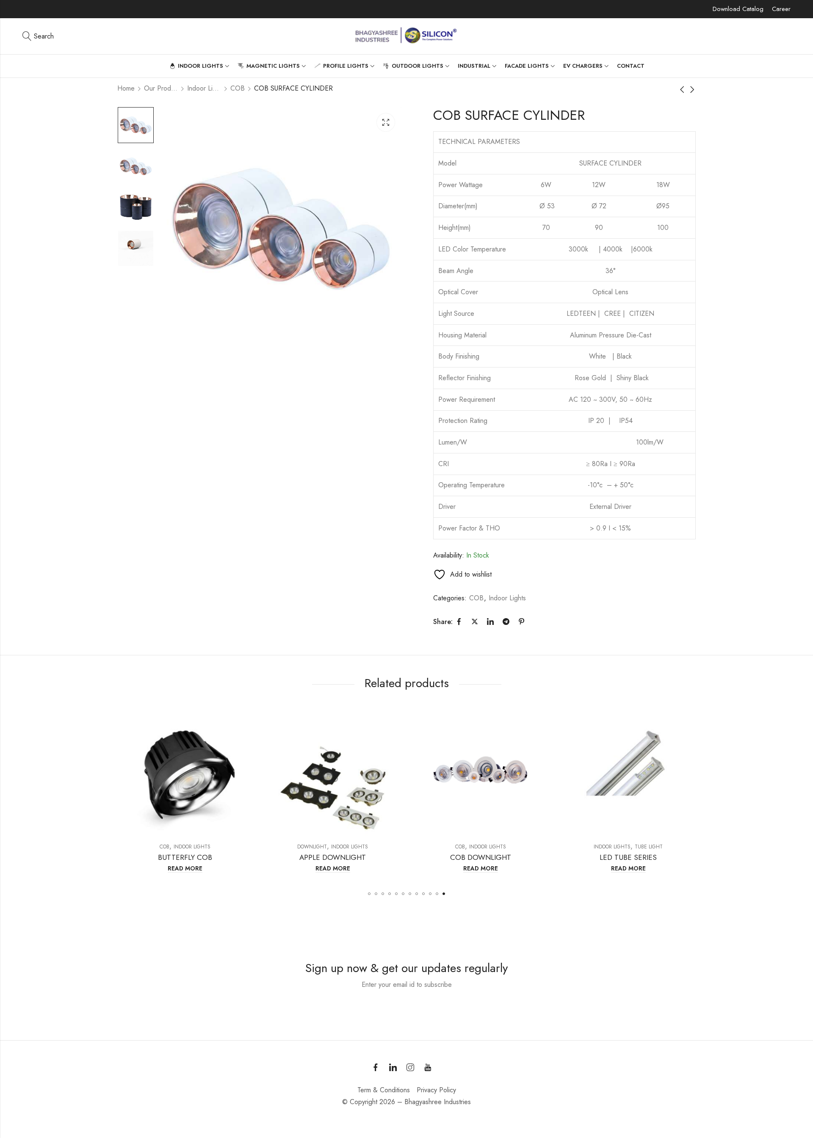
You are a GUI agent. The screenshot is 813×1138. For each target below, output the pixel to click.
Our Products (161, 88)
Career (781, 9)
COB (237, 88)
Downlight (165, 847)
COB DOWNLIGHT (333, 857)
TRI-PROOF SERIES (628, 857)
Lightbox (386, 122)
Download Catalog (738, 9)
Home (126, 88)
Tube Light (501, 847)
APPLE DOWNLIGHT (185, 857)
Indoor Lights (204, 88)
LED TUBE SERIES (480, 857)
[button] (369, 893)
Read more (185, 869)
